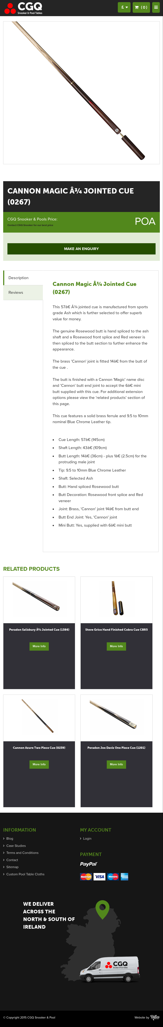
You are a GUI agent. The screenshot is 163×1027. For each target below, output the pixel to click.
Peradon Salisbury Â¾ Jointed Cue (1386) (39, 629)
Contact (12, 860)
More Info (39, 646)
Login (87, 838)
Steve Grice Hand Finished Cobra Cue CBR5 (116, 629)
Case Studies (16, 846)
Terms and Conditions (22, 853)
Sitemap (12, 867)
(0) (143, 7)
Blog (9, 838)
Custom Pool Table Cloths (25, 874)
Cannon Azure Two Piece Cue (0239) (39, 748)
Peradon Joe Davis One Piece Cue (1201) (116, 748)
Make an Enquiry (81, 248)
